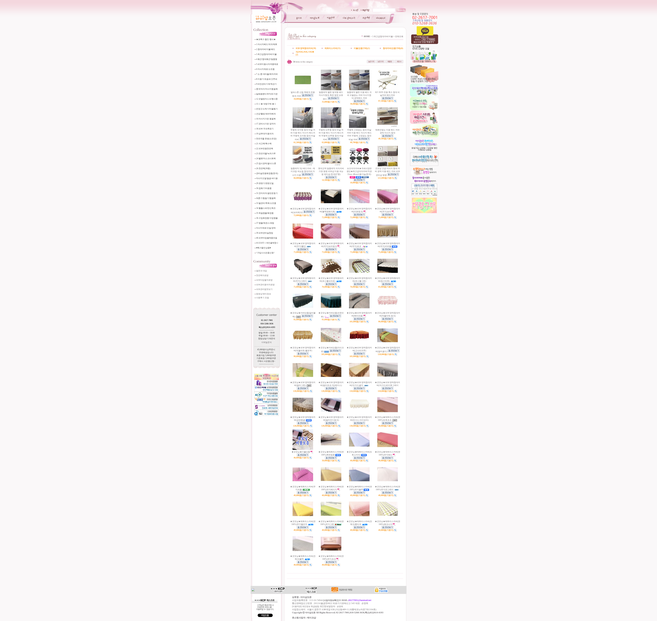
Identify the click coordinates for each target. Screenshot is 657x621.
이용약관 (297, 606)
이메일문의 (266, 342)
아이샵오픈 (310, 612)
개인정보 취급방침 (310, 606)
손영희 (340, 606)
